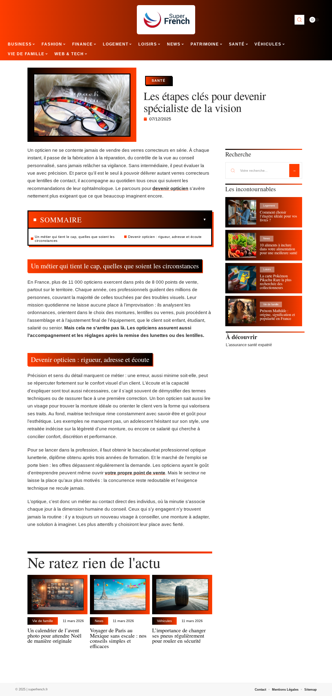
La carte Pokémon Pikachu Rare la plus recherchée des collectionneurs (275, 281)
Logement (269, 205)
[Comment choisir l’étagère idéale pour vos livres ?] (242, 212)
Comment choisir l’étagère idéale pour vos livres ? (278, 215)
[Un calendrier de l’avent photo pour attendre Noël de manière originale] (57, 594)
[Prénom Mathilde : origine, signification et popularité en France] (242, 311)
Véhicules (164, 621)
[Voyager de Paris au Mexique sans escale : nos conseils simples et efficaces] (120, 594)
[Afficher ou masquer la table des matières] (144, 220)
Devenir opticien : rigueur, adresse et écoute (165, 237)
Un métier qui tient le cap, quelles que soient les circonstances (74, 239)
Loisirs (267, 269)
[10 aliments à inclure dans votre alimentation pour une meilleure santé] (242, 245)
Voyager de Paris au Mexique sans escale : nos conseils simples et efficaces (118, 638)
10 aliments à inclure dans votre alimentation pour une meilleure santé (278, 248)
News (99, 621)
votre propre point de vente (135, 472)
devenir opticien (170, 188)
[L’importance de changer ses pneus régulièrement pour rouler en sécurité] (182, 594)
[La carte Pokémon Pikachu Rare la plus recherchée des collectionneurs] (242, 278)
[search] (299, 20)
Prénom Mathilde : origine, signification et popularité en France (277, 314)
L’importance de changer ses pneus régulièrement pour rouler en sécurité (179, 635)
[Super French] (166, 19)
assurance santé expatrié (250, 345)
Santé (159, 80)
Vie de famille (42, 621)
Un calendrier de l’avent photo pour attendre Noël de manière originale (54, 635)
